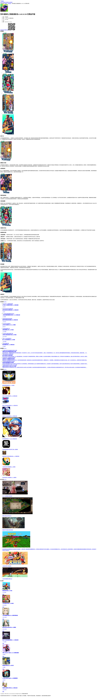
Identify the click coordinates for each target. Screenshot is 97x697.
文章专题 (10, 2)
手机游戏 (3, 2)
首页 (1, 2)
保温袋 (5, 3)
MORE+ (5, 301)
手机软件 (7, 2)
